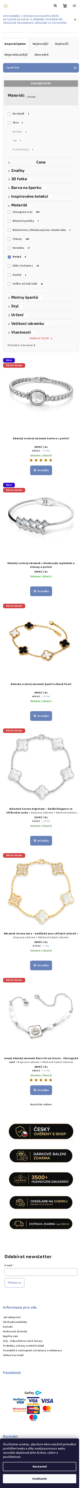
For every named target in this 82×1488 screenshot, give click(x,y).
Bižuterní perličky (26, 221)
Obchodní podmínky (15, 1322)
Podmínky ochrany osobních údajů (23, 1346)
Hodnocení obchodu (15, 1331)
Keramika (21, 248)
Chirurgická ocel (26, 212)
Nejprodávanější (16, 55)
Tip (17, 141)
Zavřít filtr (12, 68)
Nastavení (40, 1466)
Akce (18, 123)
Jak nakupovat (12, 1317)
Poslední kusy (23, 149)
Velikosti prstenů (13, 1355)
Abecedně (42, 55)
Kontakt (8, 1327)
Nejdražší (61, 44)
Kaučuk (19, 275)
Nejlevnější (40, 44)
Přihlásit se (14, 1283)
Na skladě (21, 114)
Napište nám (10, 1336)
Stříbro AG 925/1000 (28, 284)
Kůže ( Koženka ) (26, 266)
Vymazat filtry (39, 338)
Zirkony (21, 239)
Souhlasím (39, 1479)
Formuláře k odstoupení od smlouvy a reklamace (32, 1350)
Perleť (31, 97)
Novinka (19, 132)
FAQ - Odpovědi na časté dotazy (23, 1341)
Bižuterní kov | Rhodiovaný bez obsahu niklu (42, 230)
